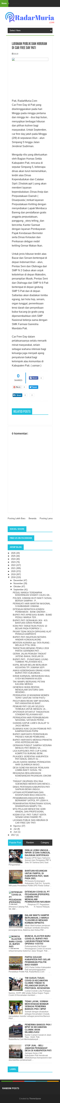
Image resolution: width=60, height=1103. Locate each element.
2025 (13, 556)
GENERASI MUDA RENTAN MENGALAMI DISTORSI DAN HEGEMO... (28, 689)
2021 (13, 568)
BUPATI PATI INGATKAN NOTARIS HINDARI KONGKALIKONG (29, 638)
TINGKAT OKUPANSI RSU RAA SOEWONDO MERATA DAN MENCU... (32, 782)
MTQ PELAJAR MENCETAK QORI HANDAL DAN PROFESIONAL (29, 810)
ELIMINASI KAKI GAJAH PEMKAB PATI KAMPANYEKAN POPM (32, 730)
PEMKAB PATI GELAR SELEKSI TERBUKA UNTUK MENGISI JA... (30, 707)
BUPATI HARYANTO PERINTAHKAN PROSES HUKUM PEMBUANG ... (30, 735)
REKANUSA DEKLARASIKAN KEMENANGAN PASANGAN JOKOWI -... (32, 775)
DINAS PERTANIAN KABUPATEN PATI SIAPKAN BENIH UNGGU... (31, 788)
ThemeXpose (35, 1099)
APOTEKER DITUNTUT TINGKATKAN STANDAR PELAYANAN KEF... (31, 713)
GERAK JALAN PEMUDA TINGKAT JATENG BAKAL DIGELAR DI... (29, 655)
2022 (13, 565)
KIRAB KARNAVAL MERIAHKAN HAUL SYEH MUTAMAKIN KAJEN (31, 677)
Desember (18, 580)
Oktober (17, 586)
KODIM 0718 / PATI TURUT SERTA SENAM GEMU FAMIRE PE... (29, 816)
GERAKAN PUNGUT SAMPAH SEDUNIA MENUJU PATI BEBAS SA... (32, 746)
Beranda (32, 518)
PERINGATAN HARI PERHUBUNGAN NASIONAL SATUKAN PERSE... (30, 718)
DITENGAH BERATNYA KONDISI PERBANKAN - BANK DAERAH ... (30, 610)
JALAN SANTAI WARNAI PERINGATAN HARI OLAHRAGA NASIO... (31, 763)
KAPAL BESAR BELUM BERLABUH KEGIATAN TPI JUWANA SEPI (30, 666)
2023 (13, 562)
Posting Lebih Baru (16, 518)
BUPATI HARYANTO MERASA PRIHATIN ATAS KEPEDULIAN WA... (32, 741)
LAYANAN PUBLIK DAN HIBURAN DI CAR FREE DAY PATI (30, 821)
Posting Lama (46, 518)
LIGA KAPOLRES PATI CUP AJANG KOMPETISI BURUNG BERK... (30, 752)
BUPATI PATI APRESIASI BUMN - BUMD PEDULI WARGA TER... (32, 616)
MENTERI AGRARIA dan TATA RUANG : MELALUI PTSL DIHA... (32, 644)
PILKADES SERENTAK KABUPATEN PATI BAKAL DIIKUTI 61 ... (30, 757)
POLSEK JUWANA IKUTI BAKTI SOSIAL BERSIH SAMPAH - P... (32, 599)
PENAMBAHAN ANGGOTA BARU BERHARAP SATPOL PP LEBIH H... (31, 799)
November (18, 583)
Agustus (17, 826)
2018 (13, 577)
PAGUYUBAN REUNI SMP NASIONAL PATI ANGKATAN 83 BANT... (31, 702)
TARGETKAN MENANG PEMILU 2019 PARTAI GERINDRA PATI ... (31, 649)
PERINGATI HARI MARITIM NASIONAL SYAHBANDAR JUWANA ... (31, 604)
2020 (13, 571)
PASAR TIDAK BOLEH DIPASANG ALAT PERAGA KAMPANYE (32, 632)
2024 (13, 559)
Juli (15, 829)
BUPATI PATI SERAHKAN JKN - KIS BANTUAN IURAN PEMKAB (30, 621)
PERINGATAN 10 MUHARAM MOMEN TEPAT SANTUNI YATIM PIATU (31, 696)
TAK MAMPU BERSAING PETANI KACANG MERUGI (29, 682)
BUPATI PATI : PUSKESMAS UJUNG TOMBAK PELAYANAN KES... (30, 660)
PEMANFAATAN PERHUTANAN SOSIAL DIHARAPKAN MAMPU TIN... (32, 804)
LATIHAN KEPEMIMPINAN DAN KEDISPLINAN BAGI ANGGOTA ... (30, 793)
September (18, 589)
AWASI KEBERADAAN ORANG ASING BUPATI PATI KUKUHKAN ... (31, 671)
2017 (13, 835)
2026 (13, 553)
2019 (13, 574)
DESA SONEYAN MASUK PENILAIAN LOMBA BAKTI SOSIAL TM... (31, 768)
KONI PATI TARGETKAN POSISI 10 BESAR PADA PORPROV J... (30, 627)
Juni (15, 832)
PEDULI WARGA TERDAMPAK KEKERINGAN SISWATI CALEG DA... (32, 593)
